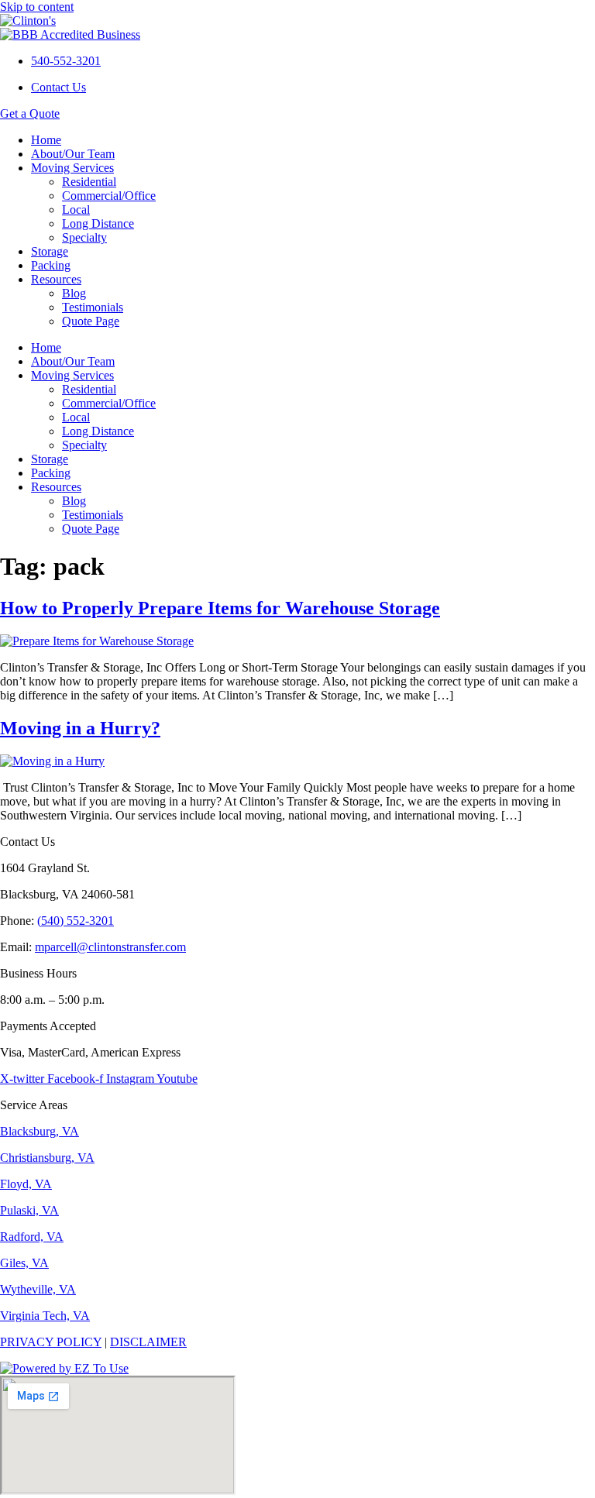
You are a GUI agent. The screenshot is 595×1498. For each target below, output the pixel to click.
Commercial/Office (109, 195)
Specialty (84, 237)
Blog (74, 293)
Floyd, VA (26, 1183)
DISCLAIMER (148, 1342)
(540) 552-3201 (75, 920)
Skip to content (37, 6)
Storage (49, 251)
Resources (56, 279)
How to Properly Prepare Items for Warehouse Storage (220, 608)
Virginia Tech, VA (45, 1315)
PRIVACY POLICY (50, 1342)
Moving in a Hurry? (80, 728)
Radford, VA (32, 1236)
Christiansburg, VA (47, 1157)
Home (46, 139)
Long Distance (98, 223)
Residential (89, 181)
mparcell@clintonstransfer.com (110, 946)
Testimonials (92, 307)
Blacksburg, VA (39, 1131)
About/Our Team (73, 153)
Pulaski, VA (29, 1210)
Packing (51, 265)
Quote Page (90, 321)
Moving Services (72, 167)
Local (76, 209)
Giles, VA (24, 1263)
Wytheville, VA (38, 1289)
